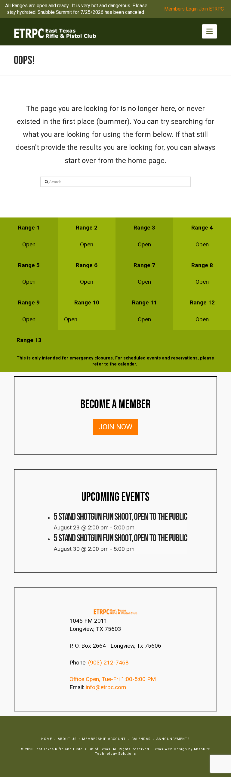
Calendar (141, 739)
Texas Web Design (170, 749)
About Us (67, 739)
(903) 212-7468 (109, 662)
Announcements (173, 739)
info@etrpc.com (107, 687)
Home (46, 739)
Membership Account (104, 739)
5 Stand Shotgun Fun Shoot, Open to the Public (120, 517)
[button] (209, 31)
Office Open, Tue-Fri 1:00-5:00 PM (112, 679)
